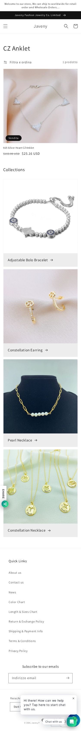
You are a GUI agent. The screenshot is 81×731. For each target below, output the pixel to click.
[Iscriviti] (67, 678)
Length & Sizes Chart (23, 612)
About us (15, 573)
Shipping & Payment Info (26, 631)
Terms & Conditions (22, 641)
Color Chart (17, 602)
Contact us (16, 582)
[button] (5, 26)
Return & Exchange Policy (26, 621)
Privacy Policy (18, 651)
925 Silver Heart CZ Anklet (18, 147)
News (12, 592)
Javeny (35, 722)
